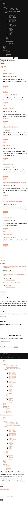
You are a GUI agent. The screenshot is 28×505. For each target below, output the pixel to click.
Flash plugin (11, 496)
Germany (11, 29)
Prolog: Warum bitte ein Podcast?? (11, 282)
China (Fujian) (12, 15)
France (10, 28)
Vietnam (10, 45)
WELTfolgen (6, 48)
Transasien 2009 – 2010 (11, 8)
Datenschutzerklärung (5, 341)
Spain (10, 33)
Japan (7, 38)
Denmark (11, 26)
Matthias (8, 51)
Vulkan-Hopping (8, 217)
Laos (10, 42)
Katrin (7, 52)
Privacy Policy (9, 55)
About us (5, 50)
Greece (10, 30)
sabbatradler (7, 76)
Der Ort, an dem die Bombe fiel (12, 201)
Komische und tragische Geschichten (14, 182)
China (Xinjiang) (12, 20)
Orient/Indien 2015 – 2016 (12, 9)
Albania (10, 24)
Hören (4, 47)
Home (4, 3)
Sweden (10, 34)
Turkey (10, 35)
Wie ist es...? (3, 260)
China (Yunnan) (12, 21)
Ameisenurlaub (7, 234)
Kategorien (2, 324)
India (7, 37)
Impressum (8, 54)
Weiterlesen (5, 86)
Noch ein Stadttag (8, 73)
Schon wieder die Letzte (10, 127)
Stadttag (5, 92)
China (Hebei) (12, 16)
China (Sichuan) (12, 19)
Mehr (23, 480)
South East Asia (9, 41)
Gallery (4, 46)
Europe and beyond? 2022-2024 (13, 11)
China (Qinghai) (12, 17)
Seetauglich (6, 145)
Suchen (15, 57)
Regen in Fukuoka (8, 108)
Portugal (10, 32)
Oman (7, 39)
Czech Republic (12, 25)
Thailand (11, 43)
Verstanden (19, 480)
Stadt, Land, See (8, 164)
